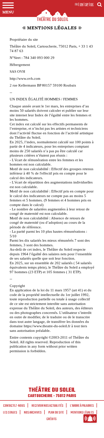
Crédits (51, 419)
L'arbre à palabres (82, 406)
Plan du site (56, 412)
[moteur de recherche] (99, 4)
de (92, 5)
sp (87, 5)
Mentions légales (82, 412)
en (81, 5)
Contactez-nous (14, 406)
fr (76, 5)
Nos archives (33, 412)
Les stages (10, 412)
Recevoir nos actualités (47, 406)
